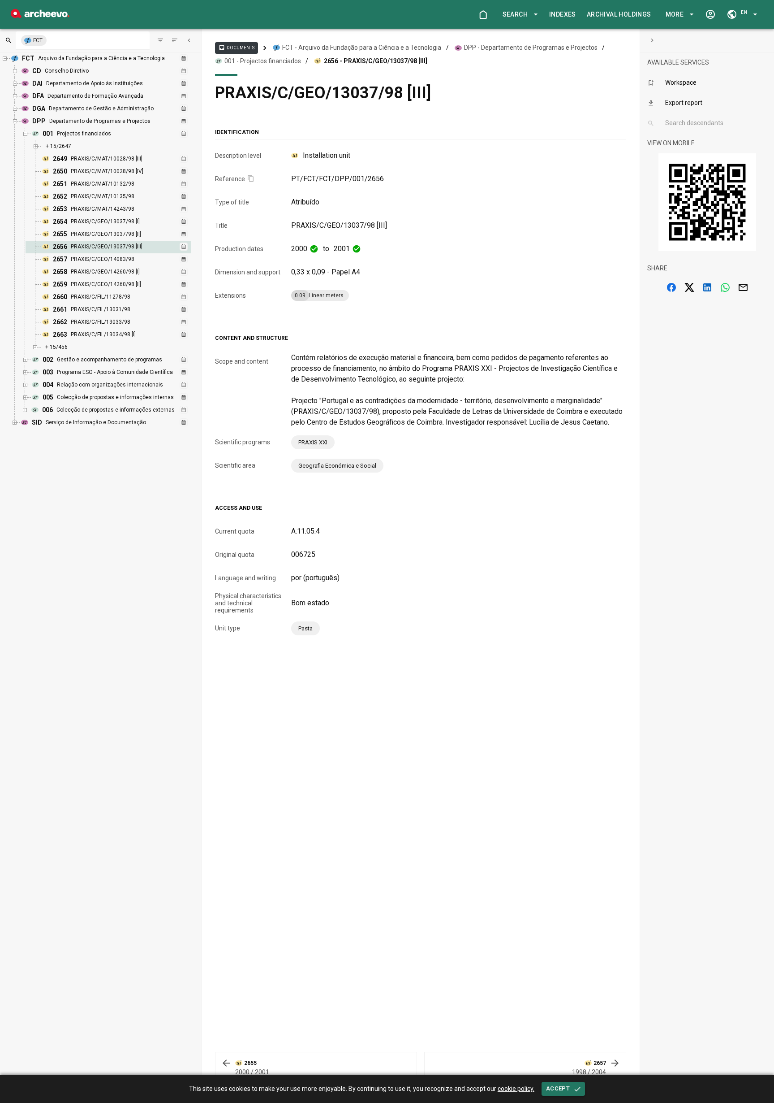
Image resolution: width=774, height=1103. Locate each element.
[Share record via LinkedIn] (707, 287)
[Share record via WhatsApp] (725, 287)
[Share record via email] (743, 287)
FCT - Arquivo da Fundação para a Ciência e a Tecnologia (361, 47)
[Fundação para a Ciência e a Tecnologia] (40, 15)
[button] (518, 14)
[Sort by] (160, 40)
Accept (558, 1088)
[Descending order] (175, 40)
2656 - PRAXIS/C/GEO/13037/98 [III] (375, 61)
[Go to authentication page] (710, 14)
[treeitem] (118, 247)
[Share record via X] (689, 287)
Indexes (562, 14)
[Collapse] (189, 40)
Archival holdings (619, 14)
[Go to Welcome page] (483, 14)
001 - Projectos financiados (262, 61)
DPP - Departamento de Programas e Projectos (531, 47)
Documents (236, 47)
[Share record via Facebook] (671, 287)
